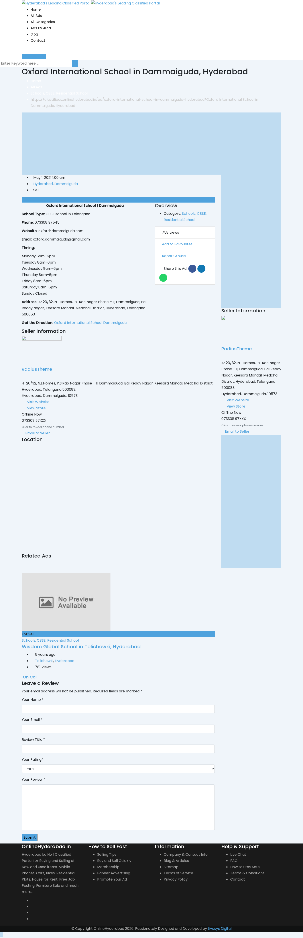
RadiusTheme (37, 369)
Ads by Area (41, 28)
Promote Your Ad (112, 879)
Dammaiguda (66, 183)
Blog (34, 34)
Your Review (33, 779)
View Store (36, 408)
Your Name (32, 699)
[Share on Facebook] (192, 269)
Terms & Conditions (247, 873)
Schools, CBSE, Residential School (50, 640)
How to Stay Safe (245, 866)
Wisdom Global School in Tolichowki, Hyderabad (81, 646)
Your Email (32, 719)
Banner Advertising (113, 873)
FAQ (234, 860)
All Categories (43, 22)
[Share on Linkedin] (201, 269)
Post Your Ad (35, 56)
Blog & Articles (176, 860)
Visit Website (38, 401)
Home (36, 9)
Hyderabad (43, 183)
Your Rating (32, 759)
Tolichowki (44, 660)
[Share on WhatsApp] (163, 278)
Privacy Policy (176, 879)
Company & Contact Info (186, 854)
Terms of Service (178, 873)
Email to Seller (37, 433)
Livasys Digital (220, 928)
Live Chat (238, 854)
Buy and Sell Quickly (114, 860)
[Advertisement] (151, 143)
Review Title (33, 739)
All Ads (36, 15)
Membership (108, 866)
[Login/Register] (23, 50)
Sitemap (171, 866)
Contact (38, 40)
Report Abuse (174, 255)
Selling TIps (106, 854)
